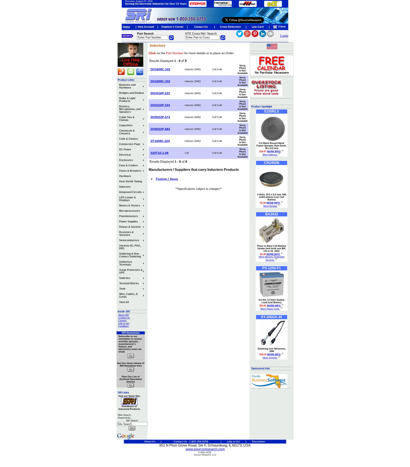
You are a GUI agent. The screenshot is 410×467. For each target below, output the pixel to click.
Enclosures (126, 160)
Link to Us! (123, 323)
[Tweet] (239, 36)
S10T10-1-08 (159, 153)
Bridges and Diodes (131, 92)
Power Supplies (128, 221)
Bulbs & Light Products (127, 100)
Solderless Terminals (125, 263)
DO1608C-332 (160, 81)
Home (126, 26)
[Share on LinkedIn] (262, 36)
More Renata (270, 206)
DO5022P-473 (160, 117)
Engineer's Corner (172, 26)
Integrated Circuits (130, 192)
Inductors (125, 186)
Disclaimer (258, 441)
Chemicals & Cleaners (127, 132)
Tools (122, 288)
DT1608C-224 (160, 141)
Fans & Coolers (128, 165)
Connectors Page (129, 144)
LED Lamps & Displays (127, 199)
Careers (122, 320)
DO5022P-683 (160, 129)
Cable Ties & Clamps (127, 119)
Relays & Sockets (130, 226)
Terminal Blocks (129, 283)
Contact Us (201, 26)
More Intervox (270, 154)
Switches (124, 278)
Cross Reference (230, 26)
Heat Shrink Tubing (130, 181)
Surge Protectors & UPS (131, 271)
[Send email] (270, 36)
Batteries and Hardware (127, 86)
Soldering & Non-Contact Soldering (130, 255)
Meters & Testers (129, 205)
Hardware (125, 176)
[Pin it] (255, 36)
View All (124, 302)
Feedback (123, 326)
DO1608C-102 (160, 69)
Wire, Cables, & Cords (128, 295)
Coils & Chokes (128, 138)
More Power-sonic (270, 308)
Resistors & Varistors (126, 233)
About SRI (123, 315)
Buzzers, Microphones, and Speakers (130, 109)
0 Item (282, 26)
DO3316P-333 (160, 105)
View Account (146, 26)
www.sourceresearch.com (205, 449)
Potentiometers (128, 216)
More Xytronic (270, 357)
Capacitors (126, 125)
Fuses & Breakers (130, 170)
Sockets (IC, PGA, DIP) (130, 247)
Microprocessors (129, 210)
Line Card (258, 26)
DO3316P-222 (160, 93)
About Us (149, 441)
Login (284, 36)
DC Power (125, 149)
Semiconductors (129, 240)
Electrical (125, 154)
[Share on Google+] (247, 36)
